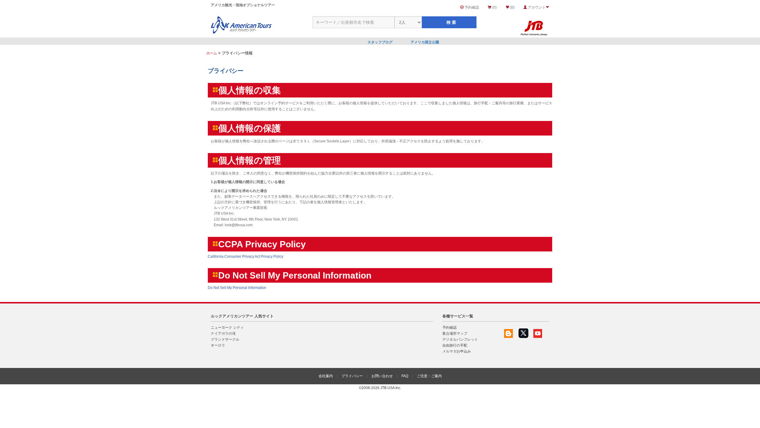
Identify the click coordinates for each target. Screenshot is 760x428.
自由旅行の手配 (454, 345)
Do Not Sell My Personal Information (237, 288)
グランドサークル (225, 339)
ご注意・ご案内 (429, 376)
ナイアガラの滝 (223, 333)
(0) (494, 7)
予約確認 (471, 7)
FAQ (404, 376)
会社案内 (326, 376)
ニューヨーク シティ (227, 327)
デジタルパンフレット (460, 339)
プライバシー (352, 376)
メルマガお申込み (456, 351)
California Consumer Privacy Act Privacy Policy (245, 256)
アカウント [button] (536, 7)
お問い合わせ (382, 376)
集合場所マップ (454, 333)
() (511, 7)
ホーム (211, 53)
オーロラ (218, 345)
